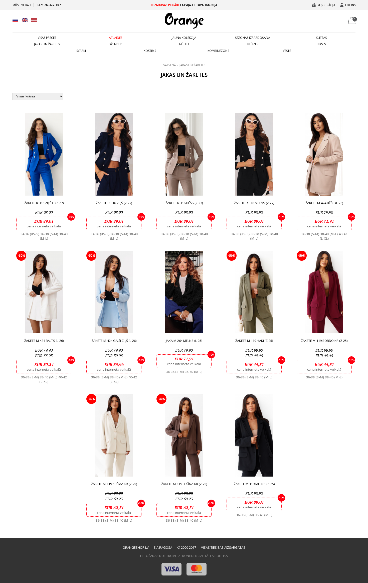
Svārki (81, 50)
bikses (321, 44)
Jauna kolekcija (184, 37)
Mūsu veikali (22, 5)
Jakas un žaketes (47, 44)
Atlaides (115, 37)
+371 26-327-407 (48, 5)
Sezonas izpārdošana (252, 37)
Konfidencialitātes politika (205, 555)
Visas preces (47, 37)
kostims (150, 50)
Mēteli (184, 44)
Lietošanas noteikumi (158, 555)
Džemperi (115, 44)
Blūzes (252, 44)
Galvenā (169, 65)
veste (287, 50)
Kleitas (321, 37)
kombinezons (218, 50)
